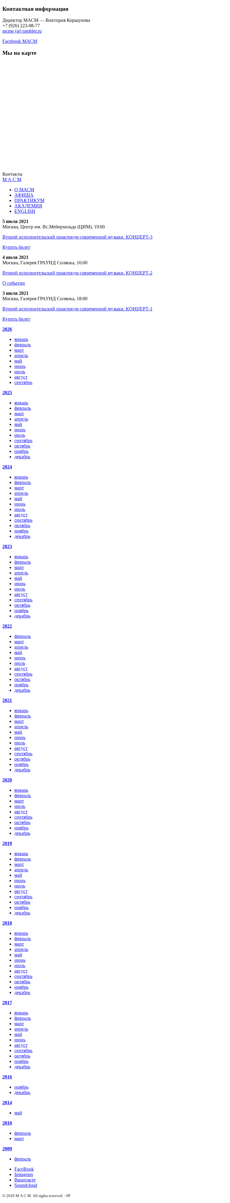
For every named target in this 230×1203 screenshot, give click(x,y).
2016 (7, 1076)
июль (19, 371)
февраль (22, 344)
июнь (19, 366)
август (21, 377)
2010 (7, 1122)
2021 (7, 700)
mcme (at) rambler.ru (22, 31)
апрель (21, 355)
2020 (7, 779)
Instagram (23, 1174)
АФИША (24, 195)
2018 (7, 923)
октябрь (22, 445)
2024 (7, 466)
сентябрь (23, 382)
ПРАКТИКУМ (29, 200)
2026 (7, 329)
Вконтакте (25, 1179)
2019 (7, 843)
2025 (7, 392)
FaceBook (24, 1169)
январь (21, 339)
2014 (7, 1102)
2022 (7, 626)
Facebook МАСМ (19, 41)
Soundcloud (25, 1185)
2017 (7, 1002)
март (19, 350)
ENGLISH (24, 211)
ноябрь (21, 451)
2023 (7, 546)
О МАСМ (24, 189)
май (18, 360)
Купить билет (16, 247)
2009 (7, 1148)
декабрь (22, 456)
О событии (13, 283)
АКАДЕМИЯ (28, 205)
